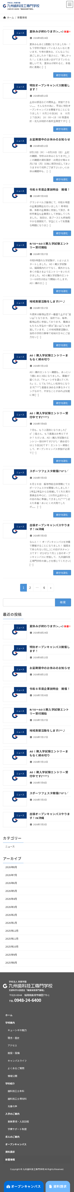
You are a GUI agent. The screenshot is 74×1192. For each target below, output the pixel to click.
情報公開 (12, 1075)
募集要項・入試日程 (18, 1121)
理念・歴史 (14, 1037)
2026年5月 (11, 891)
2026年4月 (11, 899)
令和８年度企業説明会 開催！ (50, 189)
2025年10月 (11, 947)
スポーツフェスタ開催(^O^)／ (49, 471)
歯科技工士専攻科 (17, 1098)
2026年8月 (11, 867)
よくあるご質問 (16, 1068)
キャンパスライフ (17, 1060)
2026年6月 (11, 883)
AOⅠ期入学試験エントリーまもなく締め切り (49, 753)
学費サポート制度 (17, 1129)
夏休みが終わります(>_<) (50, 31)
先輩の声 (12, 1106)
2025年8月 (11, 962)
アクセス (12, 1045)
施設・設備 (14, 1053)
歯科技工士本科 (16, 1091)
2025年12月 (11, 930)
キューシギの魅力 (17, 1030)
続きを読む (62, 75)
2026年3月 (11, 907)
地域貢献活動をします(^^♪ (48, 301)
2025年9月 (11, 954)
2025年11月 (11, 939)
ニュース (10, 846)
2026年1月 (11, 923)
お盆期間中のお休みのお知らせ (50, 139)
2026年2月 (11, 915)
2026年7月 (11, 875)
